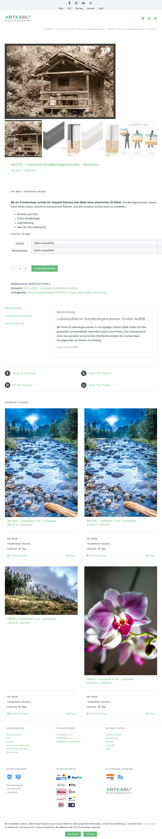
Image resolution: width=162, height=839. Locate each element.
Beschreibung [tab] (13, 308)
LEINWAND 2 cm (64, 734)
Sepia (73, 292)
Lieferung (110, 745)
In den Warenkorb (44, 268)
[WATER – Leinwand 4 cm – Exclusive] (41, 462)
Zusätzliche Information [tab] (18, 315)
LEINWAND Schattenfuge (68, 741)
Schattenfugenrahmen (40, 292)
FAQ (8, 738)
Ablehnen (90, 834)
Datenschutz (12, 752)
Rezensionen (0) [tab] (14, 323)
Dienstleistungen (114, 734)
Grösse (20, 243)
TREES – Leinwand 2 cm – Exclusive (31, 618)
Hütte (88, 292)
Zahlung (109, 741)
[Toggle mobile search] (149, 18)
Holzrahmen (100, 292)
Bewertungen (112, 738)
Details (72, 555)
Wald (81, 292)
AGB (108, 749)
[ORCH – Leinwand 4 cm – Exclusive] (120, 620)
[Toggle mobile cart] (142, 18)
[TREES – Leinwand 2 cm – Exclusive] (41, 590)
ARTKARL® (61, 292)
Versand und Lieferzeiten (18, 745)
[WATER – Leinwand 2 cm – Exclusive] (120, 462)
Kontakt (10, 741)
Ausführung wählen (19, 555)
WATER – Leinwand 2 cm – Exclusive (111, 520)
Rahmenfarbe (20, 250)
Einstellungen (149, 824)
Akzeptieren (73, 834)
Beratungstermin (14, 734)
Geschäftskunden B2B (17, 749)
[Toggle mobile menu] (155, 18)
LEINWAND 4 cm (64, 738)
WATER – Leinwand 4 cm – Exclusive (31, 521)
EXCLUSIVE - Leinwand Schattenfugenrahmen (50, 288)
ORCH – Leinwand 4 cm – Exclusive (110, 679)
